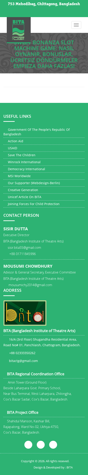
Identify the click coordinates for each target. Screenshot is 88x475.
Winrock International (24, 162)
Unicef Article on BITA (24, 197)
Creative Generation (22, 190)
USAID (12, 148)
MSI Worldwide (19, 176)
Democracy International (26, 169)
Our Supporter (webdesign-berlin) (33, 183)
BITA (70, 467)
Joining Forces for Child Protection (33, 204)
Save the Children (21, 155)
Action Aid (15, 141)
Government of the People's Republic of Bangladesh (36, 131)
